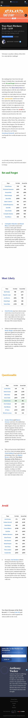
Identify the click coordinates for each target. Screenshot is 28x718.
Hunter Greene (7, 391)
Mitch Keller (7, 394)
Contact (14, 703)
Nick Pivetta (7, 291)
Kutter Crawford (8, 201)
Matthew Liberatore (7, 534)
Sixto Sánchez (7, 540)
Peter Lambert (7, 549)
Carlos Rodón (8, 210)
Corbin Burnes (8, 186)
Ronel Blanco (8, 216)
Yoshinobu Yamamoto (8, 189)
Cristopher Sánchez (8, 213)
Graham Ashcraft (8, 522)
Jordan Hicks (7, 388)
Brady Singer (7, 301)
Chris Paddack (7, 403)
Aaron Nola (8, 198)
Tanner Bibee (7, 304)
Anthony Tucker (13, 42)
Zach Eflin (8, 207)
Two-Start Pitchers (7, 36)
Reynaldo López (7, 295)
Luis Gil (17, 612)
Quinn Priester (7, 537)
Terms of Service (14, 701)
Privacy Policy (14, 699)
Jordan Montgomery (8, 204)
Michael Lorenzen (7, 413)
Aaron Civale (7, 397)
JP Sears (7, 410)
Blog (14, 705)
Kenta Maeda (8, 525)
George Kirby (8, 192)
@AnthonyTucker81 (8, 133)
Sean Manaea (7, 407)
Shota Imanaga (8, 195)
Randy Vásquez (7, 543)
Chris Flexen (8, 546)
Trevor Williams (7, 528)
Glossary (14, 707)
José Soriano (7, 519)
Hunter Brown (7, 400)
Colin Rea (7, 531)
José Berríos (7, 298)
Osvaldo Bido (7, 552)
